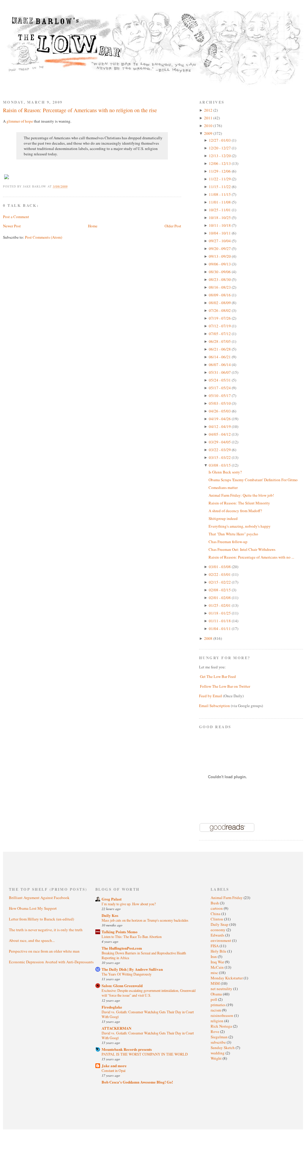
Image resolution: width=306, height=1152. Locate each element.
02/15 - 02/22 (220, 582)
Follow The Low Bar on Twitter (225, 686)
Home (92, 226)
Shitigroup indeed (223, 518)
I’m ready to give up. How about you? (129, 903)
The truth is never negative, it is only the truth (46, 929)
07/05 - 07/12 (220, 333)
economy (218, 929)
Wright (217, 1058)
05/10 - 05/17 (220, 395)
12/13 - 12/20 (220, 155)
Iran (214, 956)
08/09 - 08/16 (220, 295)
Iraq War (218, 962)
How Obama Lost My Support (33, 908)
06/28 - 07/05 (220, 341)
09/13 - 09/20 (220, 256)
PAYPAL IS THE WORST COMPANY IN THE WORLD (145, 1054)
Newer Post (12, 226)
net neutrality (222, 988)
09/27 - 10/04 (220, 240)
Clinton (217, 919)
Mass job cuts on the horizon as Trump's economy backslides (145, 920)
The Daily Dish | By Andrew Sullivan (132, 969)
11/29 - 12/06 (220, 171)
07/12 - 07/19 (220, 326)
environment (221, 940)
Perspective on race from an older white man (44, 951)
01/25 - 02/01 (220, 605)
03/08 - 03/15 (220, 465)
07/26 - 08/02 (220, 310)
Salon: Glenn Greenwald (122, 985)
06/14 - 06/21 (220, 356)
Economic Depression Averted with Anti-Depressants (51, 962)
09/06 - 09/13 (220, 264)
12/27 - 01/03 (220, 140)
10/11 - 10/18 (220, 225)
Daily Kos (110, 915)
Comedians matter (223, 487)
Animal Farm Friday (227, 897)
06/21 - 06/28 (220, 349)
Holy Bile (219, 951)
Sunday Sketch (223, 1047)
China (216, 913)
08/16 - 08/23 (220, 287)
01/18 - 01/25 (220, 613)
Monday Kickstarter (227, 978)
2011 (208, 118)
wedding (218, 1053)
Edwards (218, 935)
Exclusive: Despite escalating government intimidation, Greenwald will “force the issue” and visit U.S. (148, 993)
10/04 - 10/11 (220, 233)
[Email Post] (71, 186)
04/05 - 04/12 (220, 434)
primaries (218, 1004)
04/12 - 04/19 (220, 426)
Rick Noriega (222, 1026)
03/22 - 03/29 (220, 449)
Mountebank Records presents (127, 1049)
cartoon (217, 908)
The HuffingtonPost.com (122, 948)
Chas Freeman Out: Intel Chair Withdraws (242, 549)
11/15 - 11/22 (220, 186)
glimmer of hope (20, 121)
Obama (217, 994)
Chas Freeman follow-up (228, 541)
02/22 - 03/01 (220, 574)
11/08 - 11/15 (220, 194)
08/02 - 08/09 (220, 302)
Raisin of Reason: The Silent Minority (239, 503)
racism (216, 1010)
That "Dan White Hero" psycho (233, 534)
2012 (208, 110)
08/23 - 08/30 (220, 279)
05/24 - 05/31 (220, 380)
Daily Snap (220, 924)
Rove (215, 1031)
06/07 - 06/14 (220, 364)
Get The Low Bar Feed (218, 676)
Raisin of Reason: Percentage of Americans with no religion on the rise (80, 110)
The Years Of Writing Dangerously (127, 974)
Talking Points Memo (120, 931)
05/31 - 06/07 (220, 372)
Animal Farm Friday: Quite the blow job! (241, 495)
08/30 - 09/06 (220, 271)
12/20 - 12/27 (220, 148)
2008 (208, 638)
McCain (218, 967)
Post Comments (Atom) (43, 237)
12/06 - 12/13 (220, 163)
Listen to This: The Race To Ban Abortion (132, 936)
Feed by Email (210, 695)
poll (214, 999)
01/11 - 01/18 (220, 620)
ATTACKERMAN (116, 1028)
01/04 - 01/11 (220, 628)
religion (217, 1020)
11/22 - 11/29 (220, 179)
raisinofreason (222, 1015)
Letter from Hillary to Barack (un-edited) (41, 919)
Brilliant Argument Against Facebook (39, 897)
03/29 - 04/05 (220, 442)
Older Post (173, 226)
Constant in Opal (113, 1070)
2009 (208, 133)
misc (215, 972)
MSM (216, 983)
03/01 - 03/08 (220, 566)
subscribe (219, 1042)
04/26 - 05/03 (220, 411)
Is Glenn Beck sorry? (225, 472)
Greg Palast (112, 899)
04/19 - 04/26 (220, 418)
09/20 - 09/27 (220, 248)
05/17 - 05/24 (220, 387)
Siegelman (219, 1037)
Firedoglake (112, 1007)
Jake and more (114, 1065)
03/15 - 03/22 (220, 457)
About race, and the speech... (32, 940)
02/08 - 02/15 (220, 590)
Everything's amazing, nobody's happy (240, 526)
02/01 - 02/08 (220, 597)
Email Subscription (214, 705)
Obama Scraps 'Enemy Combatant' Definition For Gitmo (253, 479)
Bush (215, 903)
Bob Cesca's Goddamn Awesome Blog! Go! (137, 1082)
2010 (208, 125)
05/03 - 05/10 (220, 403)
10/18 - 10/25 (220, 217)
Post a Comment (16, 216)
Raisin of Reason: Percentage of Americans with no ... (251, 557)
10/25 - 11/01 (220, 209)
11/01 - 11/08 (220, 202)
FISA (215, 945)
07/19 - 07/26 (220, 318)
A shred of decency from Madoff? (235, 510)
